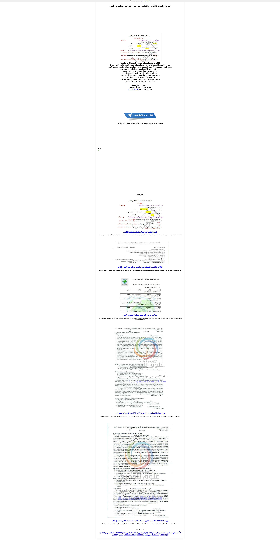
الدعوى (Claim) (117, 535)
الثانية (168, 533)
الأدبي (179, 533)
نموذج (139, 533)
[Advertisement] (140, 21)
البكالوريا (162, 533)
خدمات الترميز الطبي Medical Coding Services (141, 535)
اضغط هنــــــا (133, 89)
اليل (156, 533)
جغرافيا (145, 533)
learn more (145, 1)
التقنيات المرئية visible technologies (123, 533)
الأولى (173, 533)
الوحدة (151, 533)
